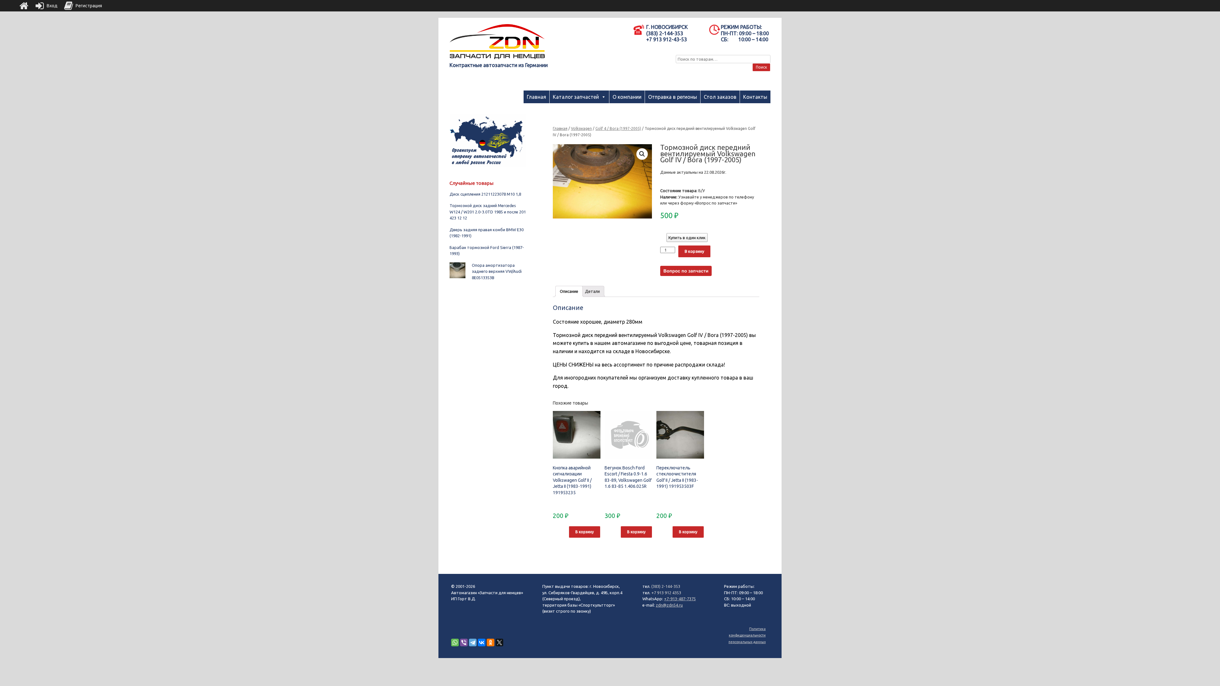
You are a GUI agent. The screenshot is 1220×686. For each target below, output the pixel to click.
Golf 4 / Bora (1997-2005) (618, 128)
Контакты (755, 97)
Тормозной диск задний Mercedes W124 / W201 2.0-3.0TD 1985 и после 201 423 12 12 (488, 211)
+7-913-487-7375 (680, 598)
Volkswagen (581, 128)
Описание (569, 291)
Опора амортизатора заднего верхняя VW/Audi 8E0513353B (497, 271)
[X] (499, 642)
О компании (627, 97)
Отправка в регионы (672, 97)
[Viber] (464, 642)
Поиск (761, 67)
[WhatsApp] (455, 642)
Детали (592, 291)
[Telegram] (473, 642)
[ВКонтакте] (481, 642)
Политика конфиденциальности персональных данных (747, 635)
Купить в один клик (687, 237)
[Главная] (24, 5)
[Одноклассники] (490, 642)
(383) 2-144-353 (665, 586)
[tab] (569, 291)
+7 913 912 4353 (666, 592)
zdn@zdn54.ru (669, 605)
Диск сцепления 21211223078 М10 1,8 (485, 194)
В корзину (694, 251)
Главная (536, 97)
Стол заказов (720, 97)
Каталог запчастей (576, 97)
